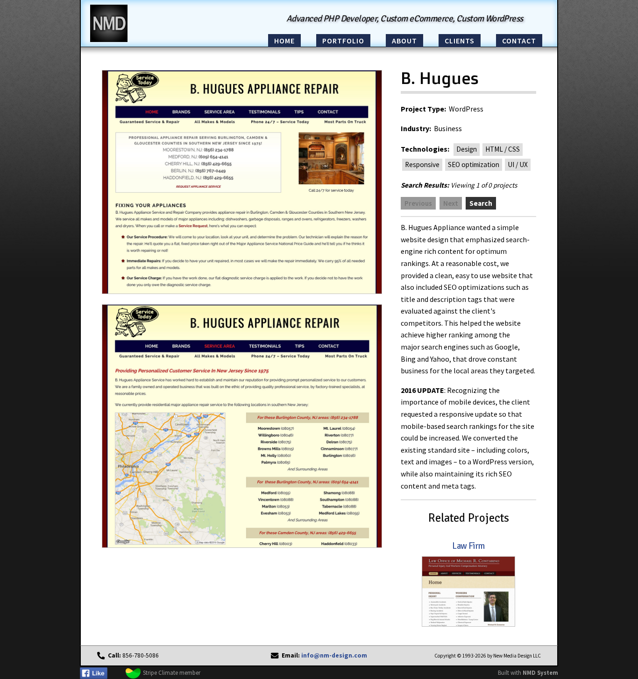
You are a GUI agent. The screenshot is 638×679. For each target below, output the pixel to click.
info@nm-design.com (334, 655)
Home (284, 40)
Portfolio (343, 40)
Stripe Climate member (171, 672)
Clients (460, 40)
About (404, 40)
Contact (519, 40)
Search (480, 203)
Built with (528, 672)
